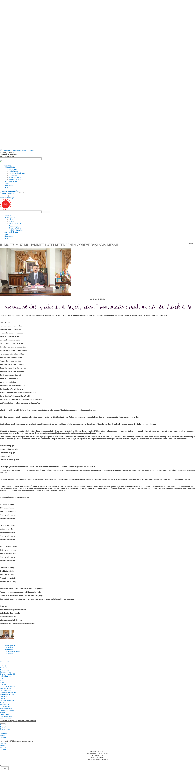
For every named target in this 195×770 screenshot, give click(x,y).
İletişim (7, 187)
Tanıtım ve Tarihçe (15, 177)
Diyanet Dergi (4, 670)
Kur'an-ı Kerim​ (4, 662)
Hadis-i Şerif (4, 666)
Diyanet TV (3, 696)
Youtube (3, 747)
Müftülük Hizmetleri (15, 179)
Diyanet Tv (3, 727)
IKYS (1, 678)
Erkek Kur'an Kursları (7, 711)
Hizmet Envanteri (6, 717)
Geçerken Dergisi (5, 672)
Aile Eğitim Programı (7, 700)
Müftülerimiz (13, 171)
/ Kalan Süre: (13, 192)
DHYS (2, 682)
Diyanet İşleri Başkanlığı (8, 686)
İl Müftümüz (13, 169)
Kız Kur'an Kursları (6, 709)
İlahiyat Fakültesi (5, 690)
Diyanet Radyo (5, 698)
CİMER (7, 183)
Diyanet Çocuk (5, 729)
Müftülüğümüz (10, 167)
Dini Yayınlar (4, 668)
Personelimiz (13, 175)
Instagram (3, 737)
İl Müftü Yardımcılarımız (17, 173)
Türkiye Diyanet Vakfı (7, 694)
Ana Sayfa (8, 165)
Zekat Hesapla (4, 704)
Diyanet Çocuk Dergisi (7, 674)
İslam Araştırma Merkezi (8, 692)
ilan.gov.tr (3, 702)
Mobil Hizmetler (5, 676)
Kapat (5, 768)
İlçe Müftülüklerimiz (11, 181)
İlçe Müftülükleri (5, 707)
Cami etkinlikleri (5, 719)
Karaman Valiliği (5, 688)
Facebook (3, 733)
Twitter (2, 735)
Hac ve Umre (4, 664)
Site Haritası (9, 185)
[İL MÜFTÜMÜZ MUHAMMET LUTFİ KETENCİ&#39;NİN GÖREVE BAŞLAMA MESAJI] (7, 638)
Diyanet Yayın (4, 725)
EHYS (1, 680)
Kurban (2, 713)
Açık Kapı (3, 684)
